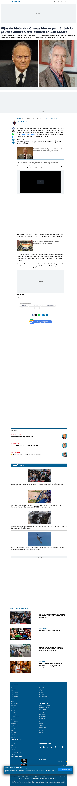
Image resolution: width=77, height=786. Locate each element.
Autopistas (14, 735)
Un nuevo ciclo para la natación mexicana (27, 455)
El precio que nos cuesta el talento (25, 446)
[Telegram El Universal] (40, 747)
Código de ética (38, 776)
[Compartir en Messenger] (13, 137)
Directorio (14, 776)
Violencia (45, 776)
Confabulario (14, 721)
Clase (12, 741)
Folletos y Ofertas (44, 707)
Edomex (41, 687)
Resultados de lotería (43, 731)
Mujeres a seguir (15, 690)
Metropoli (13, 705)
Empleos (41, 711)
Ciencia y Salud (15, 725)
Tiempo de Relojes (16, 752)
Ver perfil (21, 123)
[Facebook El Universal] (44, 747)
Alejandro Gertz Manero (27, 307)
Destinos (13, 734)
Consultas (13, 737)
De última (13, 732)
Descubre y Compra (44, 705)
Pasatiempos (42, 727)
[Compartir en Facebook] (13, 128)
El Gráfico (42, 718)
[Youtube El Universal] (51, 747)
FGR (37, 307)
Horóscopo (42, 729)
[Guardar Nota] (13, 143)
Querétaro (42, 694)
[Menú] (65, 1)
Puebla (41, 690)
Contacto (55, 778)
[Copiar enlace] (13, 140)
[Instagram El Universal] (55, 747)
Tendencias (14, 723)
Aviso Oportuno (43, 709)
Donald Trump (14, 703)
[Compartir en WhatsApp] (13, 134)
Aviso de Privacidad (60, 776)
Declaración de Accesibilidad (31, 778)
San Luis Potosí (43, 696)
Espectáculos (14, 717)
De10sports (42, 720)
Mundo (13, 701)
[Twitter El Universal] (47, 747)
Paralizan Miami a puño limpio (22, 436)
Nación (19, 118)
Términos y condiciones (46, 778)
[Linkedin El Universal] (62, 747)
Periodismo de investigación (14, 693)
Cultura (13, 719)
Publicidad (51, 776)
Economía (13, 714)
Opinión (14, 430)
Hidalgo (41, 692)
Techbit (13, 728)
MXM (12, 726)
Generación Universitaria (42, 715)
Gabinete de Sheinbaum (14, 698)
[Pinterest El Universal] (59, 747)
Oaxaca (41, 689)
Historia (21, 778)
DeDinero (41, 721)
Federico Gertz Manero (48, 305)
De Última (13, 747)
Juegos (41, 725)
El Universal (24, 305)
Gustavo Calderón (17, 443)
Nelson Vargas (15, 452)
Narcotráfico (14, 708)
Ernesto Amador (16, 434)
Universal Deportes (16, 716)
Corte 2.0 (13, 689)
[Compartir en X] (13, 131)
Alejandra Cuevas (34, 305)
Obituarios (42, 712)
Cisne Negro (14, 754)
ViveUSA (41, 723)
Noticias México (45, 307)
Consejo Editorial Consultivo (25, 776)
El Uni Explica (14, 696)
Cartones (13, 712)
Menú (12, 730)
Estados (13, 707)
